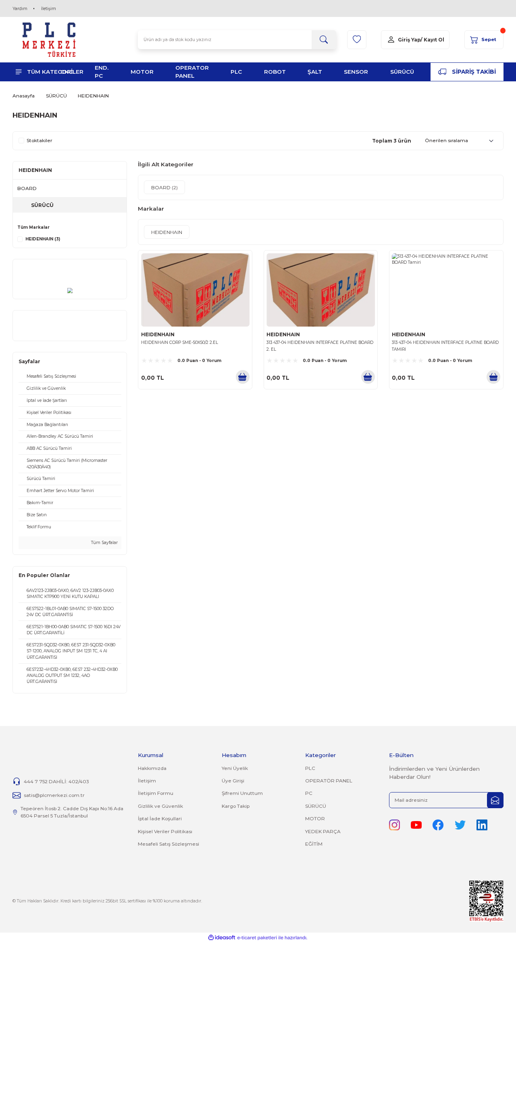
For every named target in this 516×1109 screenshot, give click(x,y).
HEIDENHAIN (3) (42, 239)
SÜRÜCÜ (315, 806)
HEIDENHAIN (93, 96)
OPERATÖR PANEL (328, 781)
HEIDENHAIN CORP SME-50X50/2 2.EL (179, 342)
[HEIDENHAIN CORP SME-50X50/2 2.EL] (195, 290)
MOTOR (315, 818)
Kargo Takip (236, 806)
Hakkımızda (152, 768)
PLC (310, 768)
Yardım (19, 8)
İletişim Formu (155, 793)
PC (308, 793)
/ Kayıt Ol (432, 40)
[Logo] (49, 40)
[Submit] (495, 800)
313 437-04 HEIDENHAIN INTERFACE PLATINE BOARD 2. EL (319, 346)
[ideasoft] (221, 938)
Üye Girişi (233, 781)
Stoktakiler (39, 140)
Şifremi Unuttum (242, 793)
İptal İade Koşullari (160, 818)
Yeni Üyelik (235, 768)
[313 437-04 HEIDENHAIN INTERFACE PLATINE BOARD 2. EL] (320, 290)
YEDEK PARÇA (323, 831)
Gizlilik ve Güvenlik (160, 806)
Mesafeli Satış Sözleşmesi (168, 844)
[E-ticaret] (257, 938)
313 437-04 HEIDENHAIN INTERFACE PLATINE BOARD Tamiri (445, 346)
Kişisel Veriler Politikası (165, 831)
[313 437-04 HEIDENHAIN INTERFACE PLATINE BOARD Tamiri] (446, 290)
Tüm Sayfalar (104, 542)
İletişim (48, 8)
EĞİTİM (313, 844)
